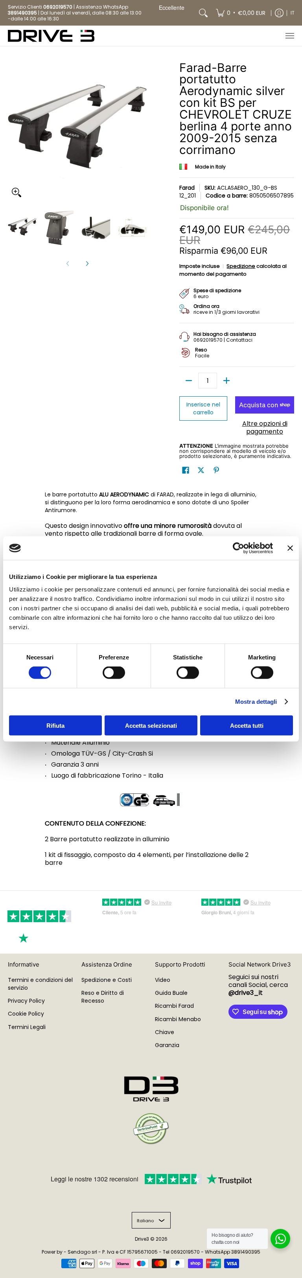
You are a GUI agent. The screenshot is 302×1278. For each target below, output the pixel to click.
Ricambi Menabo (178, 1019)
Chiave (164, 1032)
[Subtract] (188, 380)
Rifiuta (55, 725)
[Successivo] (87, 263)
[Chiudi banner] (290, 548)
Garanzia (167, 1045)
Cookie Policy (26, 1014)
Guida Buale (171, 993)
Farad (187, 188)
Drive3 (142, 1239)
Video (162, 980)
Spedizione (240, 266)
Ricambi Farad (174, 1006)
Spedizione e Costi (106, 980)
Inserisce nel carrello (203, 408)
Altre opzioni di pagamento (264, 428)
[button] (185, 470)
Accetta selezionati (151, 725)
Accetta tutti (246, 725)
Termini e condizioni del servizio (40, 984)
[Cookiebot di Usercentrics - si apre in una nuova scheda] (238, 548)
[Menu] (289, 36)
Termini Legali (27, 1027)
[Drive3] (51, 36)
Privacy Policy (26, 1001)
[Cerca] (203, 13)
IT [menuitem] (293, 12)
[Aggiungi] (226, 380)
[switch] (114, 672)
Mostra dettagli (256, 701)
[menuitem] (240, 13)
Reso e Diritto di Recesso (102, 997)
